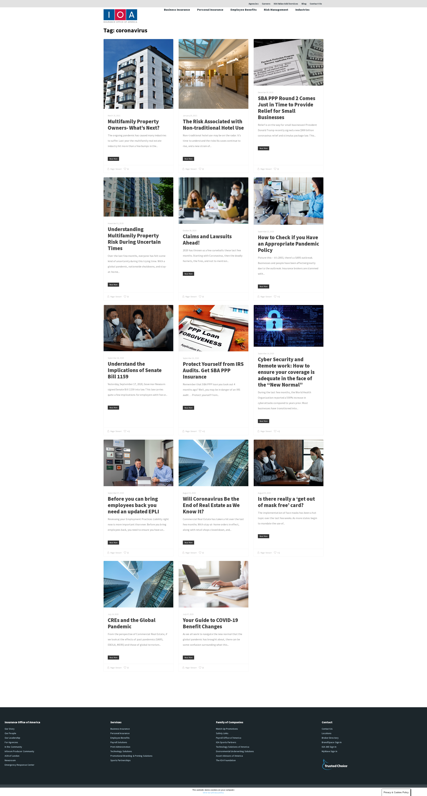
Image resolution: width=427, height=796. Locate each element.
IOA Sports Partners (226, 742)
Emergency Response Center (20, 764)
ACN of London (12, 755)
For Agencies (11, 742)
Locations (327, 733)
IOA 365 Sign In (329, 746)
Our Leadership (12, 737)
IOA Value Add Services (286, 3)
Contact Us (316, 3)
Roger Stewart (116, 169)
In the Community (13, 746)
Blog (304, 3)
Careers (266, 3)
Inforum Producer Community (19, 751)
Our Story (10, 728)
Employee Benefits (244, 9)
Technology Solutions (121, 751)
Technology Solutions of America (232, 746)
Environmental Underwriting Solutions (235, 751)
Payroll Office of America (228, 737)
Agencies (254, 3)
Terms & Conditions (84, 790)
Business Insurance (177, 9)
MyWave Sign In (329, 751)
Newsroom (10, 760)
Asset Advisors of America (229, 755)
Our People (10, 733)
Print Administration (120, 746)
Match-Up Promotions (227, 728)
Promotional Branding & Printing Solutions (131, 755)
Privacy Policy (66, 790)
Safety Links (222, 733)
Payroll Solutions (118, 742)
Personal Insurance (210, 9)
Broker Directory (330, 737)
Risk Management (276, 9)
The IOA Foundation (226, 760)
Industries (302, 9)
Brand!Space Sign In (332, 742)
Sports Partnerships (120, 760)
